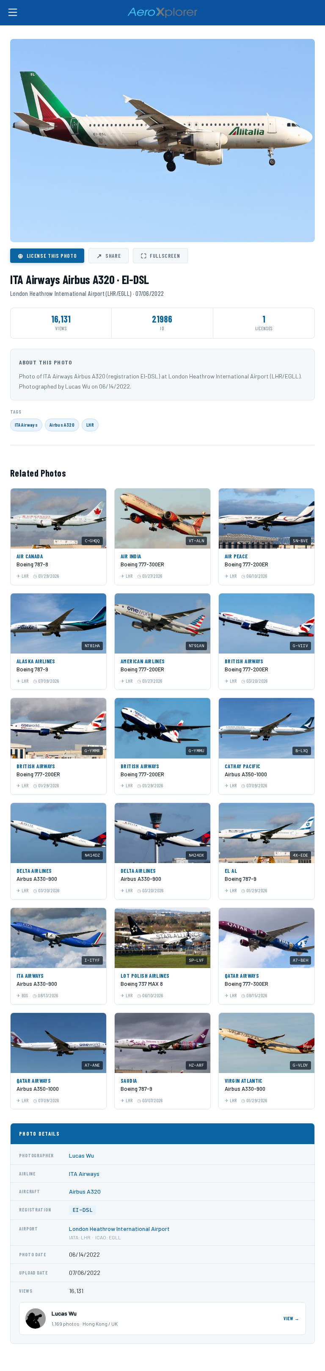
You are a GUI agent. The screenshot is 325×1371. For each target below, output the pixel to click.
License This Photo (47, 255)
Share (108, 255)
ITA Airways (26, 425)
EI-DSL (82, 1210)
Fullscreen (160, 255)
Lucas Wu (81, 1155)
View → (292, 1318)
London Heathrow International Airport (119, 1228)
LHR (90, 425)
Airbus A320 (62, 425)
